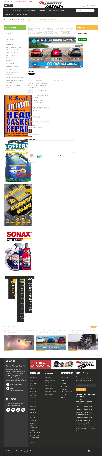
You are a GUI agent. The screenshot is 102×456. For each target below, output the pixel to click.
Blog (10, 19)
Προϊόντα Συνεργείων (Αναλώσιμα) (13, 73)
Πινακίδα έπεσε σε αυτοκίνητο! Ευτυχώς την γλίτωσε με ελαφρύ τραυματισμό (38, 85)
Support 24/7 (84, 6)
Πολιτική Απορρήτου (18, 453)
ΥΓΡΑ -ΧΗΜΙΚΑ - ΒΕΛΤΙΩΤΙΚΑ (10, 41)
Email (30, 132)
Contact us (64, 380)
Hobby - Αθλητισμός (12, 53)
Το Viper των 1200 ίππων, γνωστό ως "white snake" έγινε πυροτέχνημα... (38, 102)
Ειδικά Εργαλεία (11, 70)
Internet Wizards (39, 453)
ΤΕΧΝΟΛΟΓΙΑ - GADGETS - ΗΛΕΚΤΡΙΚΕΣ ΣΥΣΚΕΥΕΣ (13, 49)
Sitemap (63, 397)
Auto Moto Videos (19, 19)
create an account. (27, 1)
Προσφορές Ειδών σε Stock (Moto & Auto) (35, 437)
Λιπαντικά (9, 37)
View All (95, 355)
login (19, 1)
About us (63, 394)
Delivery (63, 383)
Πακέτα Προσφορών (12, 67)
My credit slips (49, 385)
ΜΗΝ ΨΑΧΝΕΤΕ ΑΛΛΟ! (23, 298)
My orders (48, 377)
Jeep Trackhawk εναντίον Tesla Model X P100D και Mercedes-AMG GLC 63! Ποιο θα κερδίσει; (38, 109)
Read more (8, 352)
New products (65, 377)
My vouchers (49, 394)
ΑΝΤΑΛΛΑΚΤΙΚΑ (10, 64)
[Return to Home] (4, 19)
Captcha (63, 156)
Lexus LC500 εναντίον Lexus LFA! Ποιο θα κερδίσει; (38, 96)
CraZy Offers (10, 34)
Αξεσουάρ (9, 61)
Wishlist (81, 28)
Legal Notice (64, 386)
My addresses (49, 388)
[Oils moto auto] (51, 5)
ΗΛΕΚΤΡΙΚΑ (9, 45)
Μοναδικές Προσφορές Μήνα (15, 77)
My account (49, 373)
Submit (31, 161)
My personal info (50, 391)
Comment (31, 139)
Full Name (31, 125)
